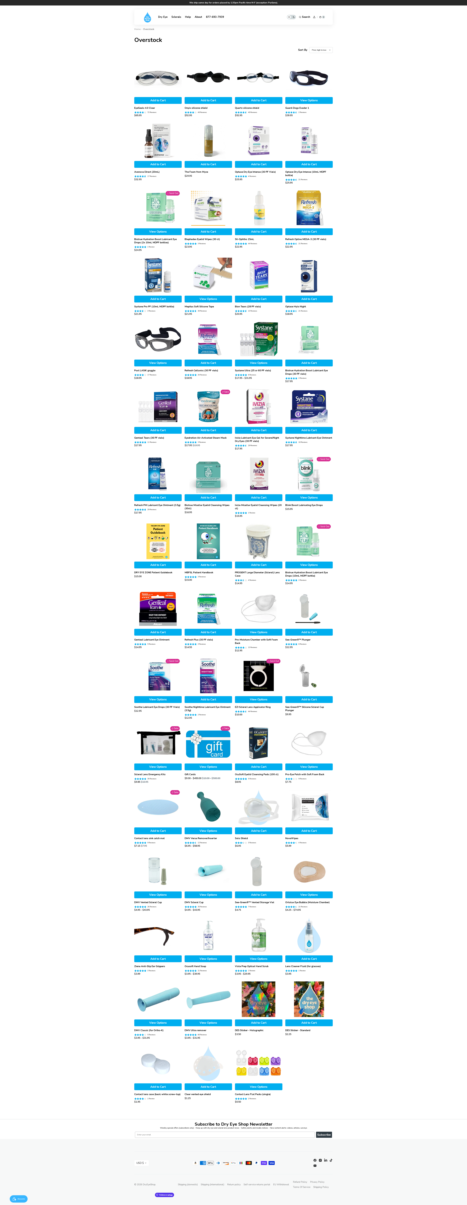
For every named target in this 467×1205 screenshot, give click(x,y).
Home (137, 29)
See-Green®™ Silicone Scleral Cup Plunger (304, 708)
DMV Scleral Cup (194, 902)
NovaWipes (291, 838)
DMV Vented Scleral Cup (148, 902)
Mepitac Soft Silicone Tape (199, 306)
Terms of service (301, 1187)
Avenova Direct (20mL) (147, 172)
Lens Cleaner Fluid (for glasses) (303, 966)
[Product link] (158, 87)
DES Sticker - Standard (297, 1030)
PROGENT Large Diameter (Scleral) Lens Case (257, 574)
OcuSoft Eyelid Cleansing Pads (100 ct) (256, 774)
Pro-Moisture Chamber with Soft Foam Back (256, 641)
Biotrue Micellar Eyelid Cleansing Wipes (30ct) (207, 507)
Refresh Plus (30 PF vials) (199, 639)
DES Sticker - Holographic (249, 1030)
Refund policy (300, 1182)
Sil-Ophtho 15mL (244, 239)
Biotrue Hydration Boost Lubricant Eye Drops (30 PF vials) (306, 372)
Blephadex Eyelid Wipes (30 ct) (202, 239)
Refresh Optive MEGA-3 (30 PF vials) (305, 239)
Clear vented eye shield (198, 1094)
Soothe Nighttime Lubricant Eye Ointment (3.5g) (208, 708)
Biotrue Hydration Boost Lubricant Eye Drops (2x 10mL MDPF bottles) (155, 241)
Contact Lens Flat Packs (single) (253, 1094)
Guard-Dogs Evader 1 (297, 108)
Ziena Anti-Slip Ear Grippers (149, 966)
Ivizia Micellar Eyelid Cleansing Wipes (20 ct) (258, 507)
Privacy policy (317, 1182)
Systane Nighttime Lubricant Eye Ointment (308, 437)
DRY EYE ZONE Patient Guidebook (153, 572)
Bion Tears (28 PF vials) (248, 306)
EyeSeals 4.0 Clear (144, 108)
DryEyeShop (149, 1184)
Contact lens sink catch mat (149, 838)
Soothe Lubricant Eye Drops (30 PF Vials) (157, 707)
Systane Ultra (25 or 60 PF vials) (253, 370)
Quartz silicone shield (247, 108)
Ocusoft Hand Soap (195, 966)
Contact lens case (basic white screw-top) (157, 1094)
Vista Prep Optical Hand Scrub (251, 966)
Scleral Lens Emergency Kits (150, 774)
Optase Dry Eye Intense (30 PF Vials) (255, 172)
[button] (304, 17)
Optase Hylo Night (295, 306)
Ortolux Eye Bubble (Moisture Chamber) (307, 902)
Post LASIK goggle (144, 370)
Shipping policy (321, 1187)
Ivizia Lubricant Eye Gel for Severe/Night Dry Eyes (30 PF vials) (257, 439)
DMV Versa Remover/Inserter (201, 838)
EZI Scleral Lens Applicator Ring (253, 707)
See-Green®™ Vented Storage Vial (254, 902)
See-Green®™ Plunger (297, 639)
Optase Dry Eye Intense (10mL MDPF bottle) (305, 173)
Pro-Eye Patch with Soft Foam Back (304, 774)
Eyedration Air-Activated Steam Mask (206, 437)
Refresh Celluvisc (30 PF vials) (201, 370)
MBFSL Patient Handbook (199, 572)
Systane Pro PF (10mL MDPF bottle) (154, 306)
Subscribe (324, 1135)
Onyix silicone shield (196, 108)
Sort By (302, 50)
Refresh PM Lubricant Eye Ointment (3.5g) (157, 505)
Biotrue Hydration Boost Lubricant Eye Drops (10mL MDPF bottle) (306, 574)
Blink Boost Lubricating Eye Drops (304, 505)
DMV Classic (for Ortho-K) (148, 1030)
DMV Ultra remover (195, 1030)
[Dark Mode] (291, 17)
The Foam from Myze (196, 172)
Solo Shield (241, 838)
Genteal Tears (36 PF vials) (149, 437)
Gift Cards (190, 774)
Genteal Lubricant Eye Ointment (152, 639)
